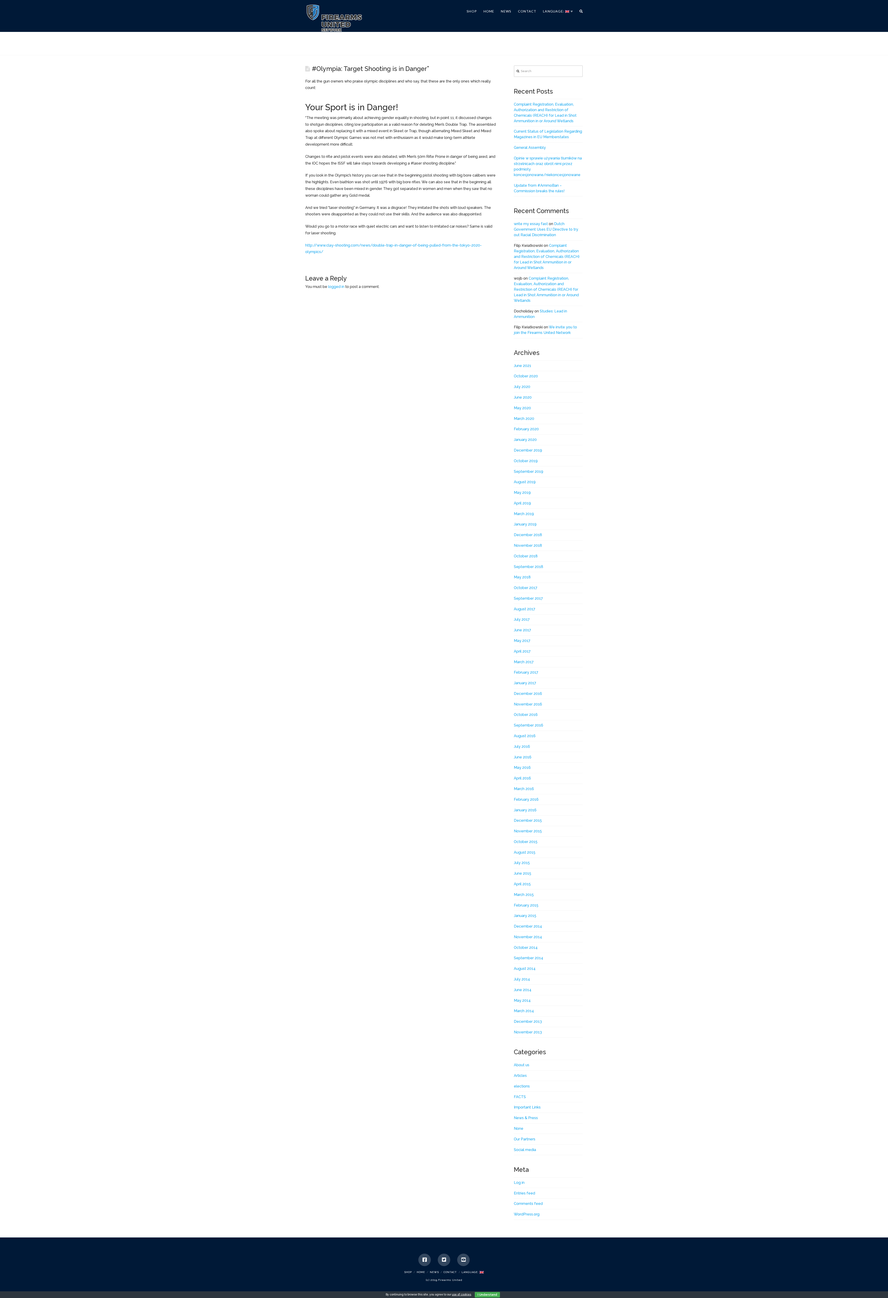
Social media (525, 1150)
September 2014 (528, 958)
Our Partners (524, 1139)
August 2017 (524, 609)
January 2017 (525, 683)
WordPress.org (527, 1214)
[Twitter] (444, 1260)
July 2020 (522, 387)
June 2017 (522, 630)
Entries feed (524, 1193)
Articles (520, 1075)
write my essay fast (531, 224)
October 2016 (526, 714)
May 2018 (522, 577)
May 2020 (522, 408)
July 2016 (522, 746)
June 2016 (522, 757)
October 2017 (525, 588)
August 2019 (525, 482)
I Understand (487, 1294)
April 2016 (522, 778)
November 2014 (528, 937)
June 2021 (522, 365)
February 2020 (526, 429)
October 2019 (526, 461)
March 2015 (524, 894)
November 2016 (528, 704)
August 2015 (524, 852)
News (434, 1272)
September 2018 (528, 567)
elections (522, 1086)
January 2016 (525, 810)
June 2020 (523, 397)
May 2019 (522, 492)
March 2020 (524, 418)
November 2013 (528, 1032)
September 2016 (528, 725)
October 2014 (526, 947)
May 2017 (522, 640)
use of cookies (461, 1294)
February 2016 (526, 799)
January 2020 (525, 439)
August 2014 (525, 968)
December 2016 (528, 693)
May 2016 (522, 767)
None (518, 1128)
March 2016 (524, 789)
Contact (450, 1272)
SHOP (408, 1272)
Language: (471, 1272)
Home (421, 1272)
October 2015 (525, 842)
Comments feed (528, 1203)
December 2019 (528, 450)
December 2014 (528, 926)
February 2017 (526, 672)
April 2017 (522, 651)
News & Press (526, 1118)
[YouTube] (463, 1260)
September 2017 (528, 598)
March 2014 (524, 1011)
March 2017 (524, 662)
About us (521, 1065)
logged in (336, 286)
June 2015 (522, 873)
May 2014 (522, 1000)
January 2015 (525, 915)
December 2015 (528, 820)
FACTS (520, 1097)
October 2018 (526, 556)
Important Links (527, 1107)
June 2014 (522, 990)
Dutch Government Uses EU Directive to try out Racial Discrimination (546, 229)
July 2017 (522, 619)
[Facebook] (424, 1260)
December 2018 (528, 535)
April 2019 (522, 503)
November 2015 (528, 831)
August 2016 (525, 736)
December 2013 (528, 1021)
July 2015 (522, 863)
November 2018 (528, 545)
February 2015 (526, 905)
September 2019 (528, 471)
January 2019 (525, 524)
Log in (519, 1182)
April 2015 (522, 884)
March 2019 (524, 514)
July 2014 (522, 979)
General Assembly (530, 147)
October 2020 (526, 376)
